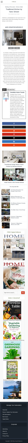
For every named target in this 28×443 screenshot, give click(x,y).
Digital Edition (6, 419)
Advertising (5, 429)
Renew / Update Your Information (10, 412)
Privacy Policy (6, 435)
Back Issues (5, 416)
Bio (5, 89)
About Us (5, 431)
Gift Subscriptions (7, 414)
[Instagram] (8, 99)
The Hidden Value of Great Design (18, 209)
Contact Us (5, 433)
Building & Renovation (10, 6)
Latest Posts (11, 89)
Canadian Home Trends (14, 14)
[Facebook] (6, 99)
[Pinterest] (6, 100)
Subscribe (5, 409)
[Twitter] (4, 99)
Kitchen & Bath (19, 6)
